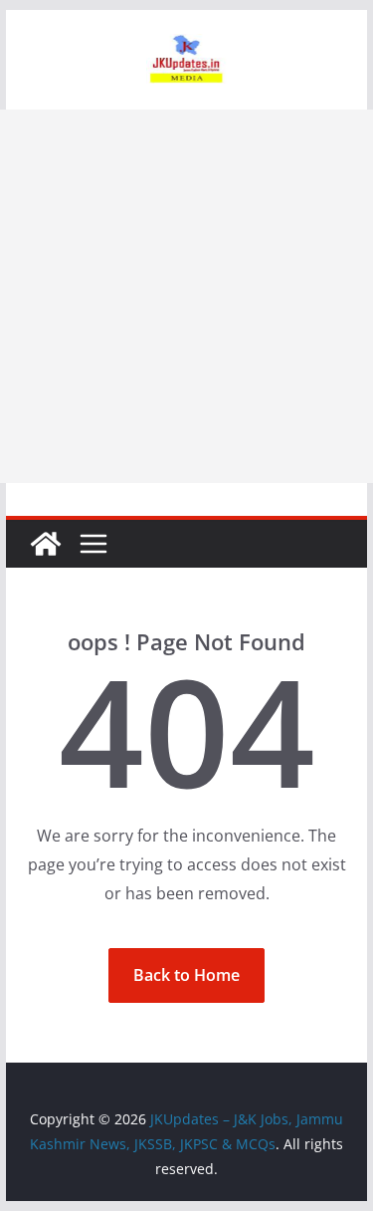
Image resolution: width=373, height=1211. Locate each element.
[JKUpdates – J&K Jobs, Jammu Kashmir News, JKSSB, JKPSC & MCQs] (46, 544)
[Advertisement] (186, 296)
